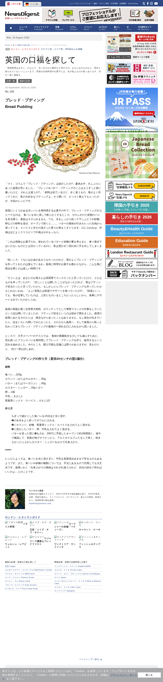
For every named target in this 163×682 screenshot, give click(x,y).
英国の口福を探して (25, 45)
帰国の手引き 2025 (131, 207)
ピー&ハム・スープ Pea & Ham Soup (21, 589)
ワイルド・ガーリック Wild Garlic (20, 574)
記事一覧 (11, 81)
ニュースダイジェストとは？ (80, 3)
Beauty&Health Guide (132, 230)
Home (7, 45)
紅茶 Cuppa (10, 566)
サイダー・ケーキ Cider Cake (67, 587)
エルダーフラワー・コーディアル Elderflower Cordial (28, 570)
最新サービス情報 (129, 57)
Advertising (133, 3)
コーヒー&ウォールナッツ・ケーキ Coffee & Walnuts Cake (77, 582)
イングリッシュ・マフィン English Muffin (72, 566)
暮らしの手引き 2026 (132, 219)
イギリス (14, 3)
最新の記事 (25, 81)
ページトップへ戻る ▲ (90, 659)
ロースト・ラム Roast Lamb (17, 581)
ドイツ (32, 3)
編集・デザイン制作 (101, 3)
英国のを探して (40, 60)
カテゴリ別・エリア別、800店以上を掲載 (46, 49)
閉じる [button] (149, 675)
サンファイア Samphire (64, 591)
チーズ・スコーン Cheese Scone (19, 577)
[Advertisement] (53, 623)
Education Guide (131, 242)
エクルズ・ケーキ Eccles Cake (68, 570)
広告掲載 (114, 3)
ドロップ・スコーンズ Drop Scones (21, 585)
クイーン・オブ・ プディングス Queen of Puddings (77, 574)
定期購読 (123, 3)
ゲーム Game (60, 577)
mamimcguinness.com (40, 503)
